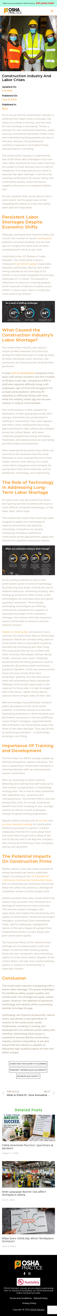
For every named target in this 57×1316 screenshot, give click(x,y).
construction (44, 238)
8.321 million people (26, 263)
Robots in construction (15, 632)
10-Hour (43, 820)
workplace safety (28, 1076)
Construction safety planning (28, 1064)
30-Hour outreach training (17, 824)
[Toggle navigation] (45, 11)
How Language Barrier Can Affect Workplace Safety (24, 1193)
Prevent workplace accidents (28, 1070)
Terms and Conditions (21, 1298)
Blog (5, 108)
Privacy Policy (29, 1303)
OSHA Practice (37, 1309)
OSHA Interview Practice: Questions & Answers (27, 1147)
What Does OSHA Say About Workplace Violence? (28, 1240)
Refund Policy (41, 1298)
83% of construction (22, 373)
